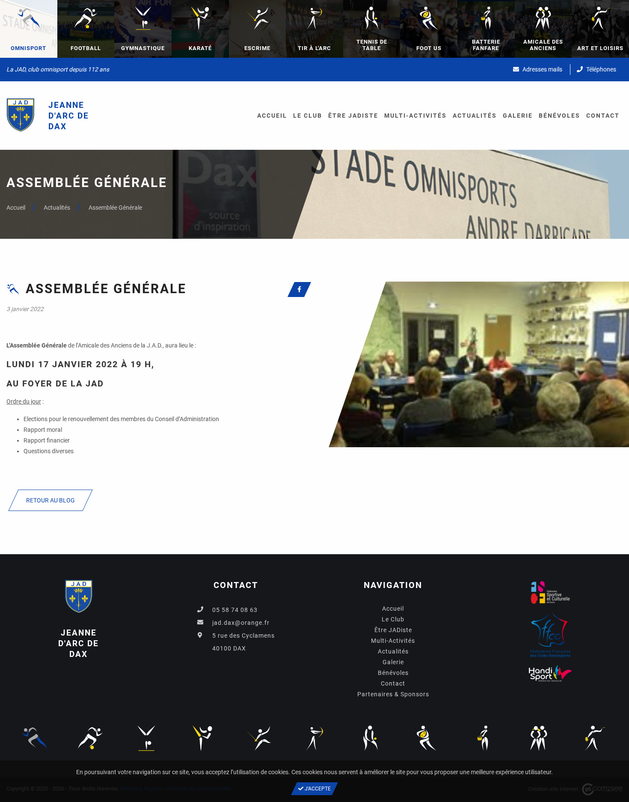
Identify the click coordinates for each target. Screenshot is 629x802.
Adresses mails (541, 69)
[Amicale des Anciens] (539, 737)
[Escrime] (258, 737)
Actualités (475, 115)
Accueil (272, 115)
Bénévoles (559, 115)
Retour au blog (50, 500)
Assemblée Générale (115, 207)
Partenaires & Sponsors (393, 694)
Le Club (307, 115)
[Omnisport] (34, 737)
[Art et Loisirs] (595, 737)
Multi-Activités (415, 115)
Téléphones (600, 69)
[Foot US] (426, 737)
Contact (603, 115)
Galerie (518, 115)
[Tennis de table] (370, 737)
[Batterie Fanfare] (482, 737)
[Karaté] (202, 737)
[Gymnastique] (146, 737)
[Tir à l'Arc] (314, 737)
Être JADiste (353, 115)
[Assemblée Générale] (471, 363)
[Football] (90, 737)
